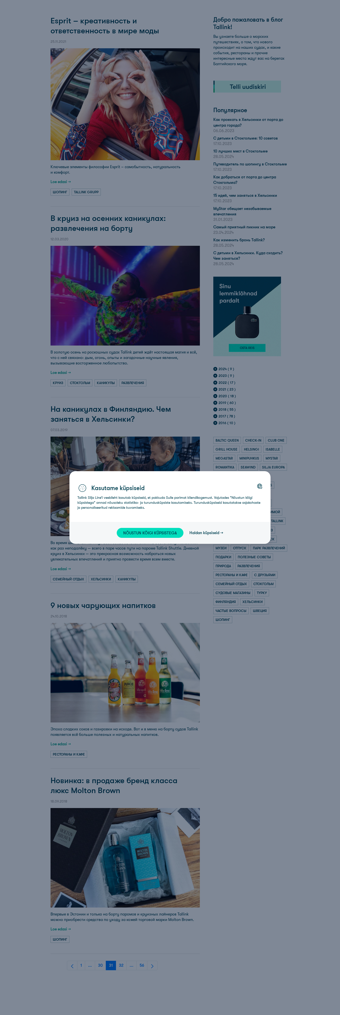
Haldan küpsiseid (204, 533)
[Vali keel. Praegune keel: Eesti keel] (260, 486)
